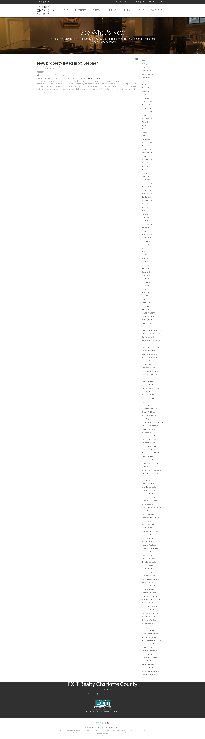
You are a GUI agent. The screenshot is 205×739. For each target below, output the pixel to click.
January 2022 (146, 268)
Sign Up (47, 2)
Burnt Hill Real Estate (149, 364)
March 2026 (146, 98)
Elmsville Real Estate (148, 412)
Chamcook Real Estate (149, 385)
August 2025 (146, 122)
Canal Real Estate (147, 378)
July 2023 (145, 207)
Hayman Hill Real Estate (149, 439)
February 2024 (147, 183)
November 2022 (147, 234)
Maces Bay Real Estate (149, 514)
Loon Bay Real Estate (149, 497)
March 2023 (146, 221)
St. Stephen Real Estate (50, 69)
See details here (93, 78)
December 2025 (147, 108)
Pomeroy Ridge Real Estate (150, 579)
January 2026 (146, 105)
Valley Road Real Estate (149, 657)
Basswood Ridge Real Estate (151, 333)
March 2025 (146, 139)
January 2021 (146, 309)
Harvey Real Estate (148, 432)
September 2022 (147, 241)
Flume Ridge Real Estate (149, 419)
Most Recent (146, 78)
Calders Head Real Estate (150, 371)
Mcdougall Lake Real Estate (150, 531)
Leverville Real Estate (149, 487)
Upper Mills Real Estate (149, 647)
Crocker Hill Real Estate (149, 391)
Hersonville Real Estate (149, 446)
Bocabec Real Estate (148, 350)
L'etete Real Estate (148, 460)
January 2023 (146, 228)
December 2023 (147, 190)
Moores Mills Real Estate (150, 541)
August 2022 (146, 245)
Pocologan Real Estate (149, 576)
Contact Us (156, 10)
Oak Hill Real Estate (148, 558)
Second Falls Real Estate (149, 610)
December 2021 (147, 272)
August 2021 (146, 286)
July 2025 (145, 125)
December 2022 (147, 231)
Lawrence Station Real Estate (151, 470)
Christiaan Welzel (96, 727)
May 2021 (145, 296)
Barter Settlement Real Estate (151, 330)
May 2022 (145, 255)
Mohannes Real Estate (149, 538)
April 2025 (145, 135)
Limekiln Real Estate (148, 490)
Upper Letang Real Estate (150, 644)
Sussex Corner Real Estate (150, 633)
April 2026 (145, 95)
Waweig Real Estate (148, 661)
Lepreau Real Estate (148, 480)
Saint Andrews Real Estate (150, 596)
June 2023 (145, 210)
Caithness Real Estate (149, 368)
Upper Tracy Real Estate (149, 651)
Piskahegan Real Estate (149, 572)
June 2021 (145, 292)
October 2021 (146, 279)
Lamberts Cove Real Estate (150, 463)
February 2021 (147, 306)
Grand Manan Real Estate (150, 426)
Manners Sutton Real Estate (151, 518)
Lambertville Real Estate (149, 466)
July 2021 (145, 289)
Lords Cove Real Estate (149, 501)
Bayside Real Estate (148, 337)
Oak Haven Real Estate (149, 555)
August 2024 (146, 163)
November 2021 (147, 275)
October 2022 (146, 238)
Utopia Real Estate (148, 654)
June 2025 (145, 129)
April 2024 (145, 176)
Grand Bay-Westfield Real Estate (152, 422)
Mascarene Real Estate (149, 521)
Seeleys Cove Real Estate (150, 613)
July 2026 (145, 84)
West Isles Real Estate (149, 668)
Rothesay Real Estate (149, 593)
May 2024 (145, 173)
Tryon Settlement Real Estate (151, 640)
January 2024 (146, 187)
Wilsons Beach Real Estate (150, 671)
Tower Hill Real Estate (149, 637)
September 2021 (147, 282)
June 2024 (145, 170)
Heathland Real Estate (149, 443)
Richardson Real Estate (149, 586)
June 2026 (145, 88)
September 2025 (147, 118)
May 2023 (145, 214)
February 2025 (147, 142)
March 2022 (146, 262)
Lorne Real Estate (147, 504)
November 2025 (147, 112)
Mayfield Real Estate (148, 524)
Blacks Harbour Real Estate (151, 347)
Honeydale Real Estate (149, 449)
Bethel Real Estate (148, 344)
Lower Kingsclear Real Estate (151, 507)
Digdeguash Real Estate (149, 402)
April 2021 (145, 299)
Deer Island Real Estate (149, 395)
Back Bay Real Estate (148, 320)
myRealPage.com (102, 722)
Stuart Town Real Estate (149, 630)
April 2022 (145, 258)
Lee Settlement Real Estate (150, 473)
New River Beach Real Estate (151, 548)
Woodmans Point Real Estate (151, 674)
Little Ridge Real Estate (149, 494)
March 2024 (146, 180)
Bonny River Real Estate (150, 354)
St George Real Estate (149, 616)
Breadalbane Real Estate (150, 357)
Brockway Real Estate (149, 361)
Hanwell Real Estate (148, 429)
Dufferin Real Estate (148, 405)
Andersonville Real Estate (150, 316)
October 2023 (146, 197)
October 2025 (146, 115)
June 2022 (145, 251)
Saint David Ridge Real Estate (151, 599)
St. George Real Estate (149, 623)
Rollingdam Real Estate (149, 589)
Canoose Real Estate (148, 381)
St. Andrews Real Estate (149, 620)
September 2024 (147, 159)
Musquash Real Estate (149, 545)
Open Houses (146, 70)
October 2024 (146, 156)
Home (65, 10)
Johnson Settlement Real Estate (152, 453)
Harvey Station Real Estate (150, 436)
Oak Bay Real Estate (148, 552)
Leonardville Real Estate (149, 477)
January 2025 (146, 146)
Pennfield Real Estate (148, 569)
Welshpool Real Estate (149, 664)
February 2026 (147, 101)
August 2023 (146, 204)
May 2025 (145, 132)
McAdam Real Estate (148, 528)
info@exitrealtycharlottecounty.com (107, 694)
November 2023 (147, 193)
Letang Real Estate (148, 483)
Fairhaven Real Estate (149, 415)
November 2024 (147, 153)
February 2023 (147, 224)
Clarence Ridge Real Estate (150, 388)
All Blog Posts (146, 64)
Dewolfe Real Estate (148, 398)
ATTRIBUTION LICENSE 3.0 (113, 727)
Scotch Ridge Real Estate (150, 606)
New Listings (146, 67)
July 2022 (145, 248)
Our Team (97, 10)
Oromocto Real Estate (149, 565)
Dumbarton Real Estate (149, 408)
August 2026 (146, 81)
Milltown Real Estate (148, 535)
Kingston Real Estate (148, 456)
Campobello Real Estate (149, 374)
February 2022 (147, 265)
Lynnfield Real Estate (148, 511)
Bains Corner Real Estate (150, 327)
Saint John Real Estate (149, 603)
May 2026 (145, 91)
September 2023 (147, 200)
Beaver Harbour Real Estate (151, 340)
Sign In (39, 2)
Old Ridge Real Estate (149, 562)
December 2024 (147, 149)
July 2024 (145, 166)
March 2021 (146, 303)
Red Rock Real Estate (149, 582)
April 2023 (145, 217)
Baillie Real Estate (147, 323)
